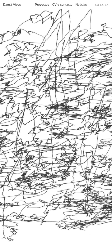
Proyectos (42, 4)
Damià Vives (12, 4)
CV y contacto (62, 4)
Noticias (81, 4)
